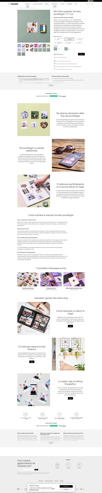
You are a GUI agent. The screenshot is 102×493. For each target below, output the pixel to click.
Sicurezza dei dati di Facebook (51, 482)
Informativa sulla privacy (31, 482)
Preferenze (66, 489)
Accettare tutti (66, 486)
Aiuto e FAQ (41, 480)
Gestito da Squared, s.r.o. (70, 482)
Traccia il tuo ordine (49, 480)
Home (18, 7)
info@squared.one (61, 482)
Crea (81, 54)
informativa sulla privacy (42, 473)
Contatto (61, 480)
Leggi (70, 326)
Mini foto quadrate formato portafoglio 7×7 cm (67, 12)
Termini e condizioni (41, 482)
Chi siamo (56, 480)
